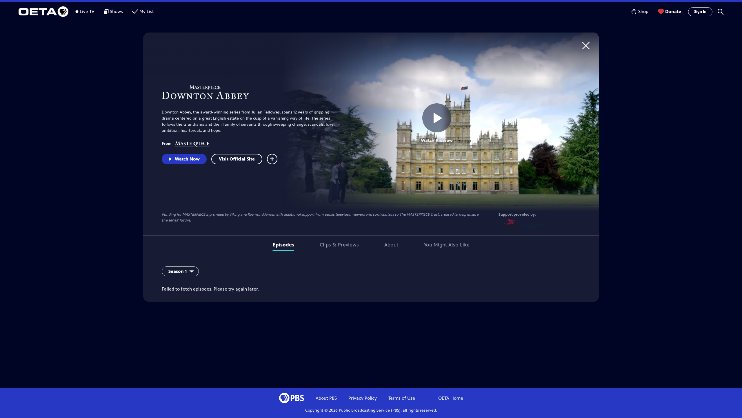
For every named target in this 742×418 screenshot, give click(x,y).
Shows (116, 11)
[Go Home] (586, 45)
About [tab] (391, 245)
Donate (673, 11)
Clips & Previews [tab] (339, 245)
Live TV (87, 11)
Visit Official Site (237, 159)
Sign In (700, 11)
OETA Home (450, 398)
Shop (643, 11)
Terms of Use (401, 398)
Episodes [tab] (283, 245)
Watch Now (187, 159)
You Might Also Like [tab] (447, 245)
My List (146, 11)
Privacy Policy (362, 398)
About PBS (326, 398)
